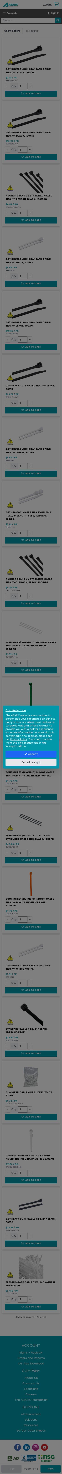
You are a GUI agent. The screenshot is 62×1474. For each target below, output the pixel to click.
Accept (33, 754)
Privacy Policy (18, 739)
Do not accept (31, 762)
